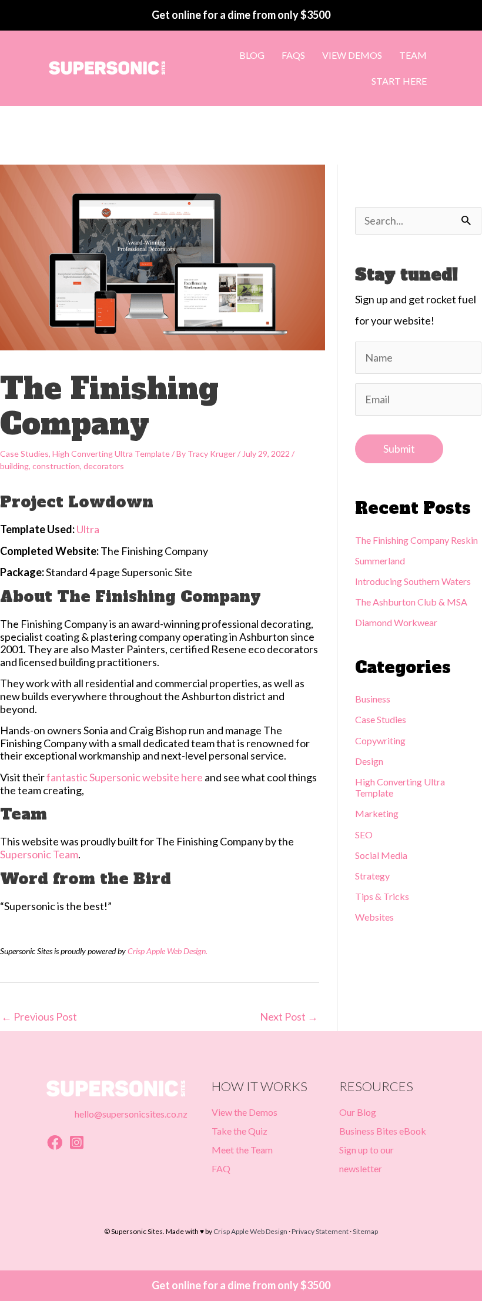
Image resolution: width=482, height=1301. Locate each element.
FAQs (293, 55)
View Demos (352, 55)
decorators (103, 466)
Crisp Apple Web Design (250, 1231)
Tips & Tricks (382, 896)
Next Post (289, 1016)
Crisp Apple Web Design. (167, 951)
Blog (252, 55)
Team (413, 55)
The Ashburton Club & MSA (411, 601)
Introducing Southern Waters (413, 581)
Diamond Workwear (396, 622)
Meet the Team (242, 1149)
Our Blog (357, 1112)
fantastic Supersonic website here (124, 777)
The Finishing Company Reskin (416, 540)
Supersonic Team (39, 854)
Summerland (380, 560)
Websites (374, 916)
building (14, 466)
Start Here (399, 80)
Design (369, 761)
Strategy (372, 875)
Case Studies (24, 454)
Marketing (377, 813)
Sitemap (365, 1231)
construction (56, 466)
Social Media (381, 855)
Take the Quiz (239, 1130)
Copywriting (380, 740)
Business (372, 698)
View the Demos (244, 1112)
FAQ (221, 1168)
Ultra (87, 529)
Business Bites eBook (382, 1130)
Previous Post (39, 1016)
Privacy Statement (320, 1231)
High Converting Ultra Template (111, 454)
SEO (364, 834)
